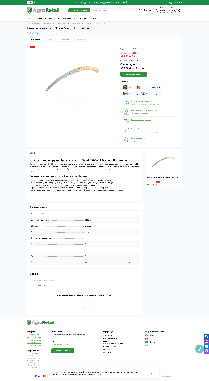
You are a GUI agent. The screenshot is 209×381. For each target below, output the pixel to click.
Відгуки (92, 18)
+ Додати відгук (40, 285)
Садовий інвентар (48, 23)
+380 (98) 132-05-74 (166, 10)
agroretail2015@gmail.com (60, 344)
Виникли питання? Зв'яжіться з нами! (145, 111)
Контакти (67, 18)
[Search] (140, 10)
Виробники (107, 352)
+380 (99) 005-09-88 (34, 345)
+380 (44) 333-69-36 (34, 343)
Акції (76, 18)
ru (35, 2)
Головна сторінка (35, 18)
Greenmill (43, 213)
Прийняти (153, 373)
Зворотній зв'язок (109, 346)
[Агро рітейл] (65, 322)
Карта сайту (107, 349)
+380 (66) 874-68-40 (166, 8)
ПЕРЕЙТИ (125, 2)
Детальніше (98, 374)
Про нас (83, 18)
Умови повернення (138, 138)
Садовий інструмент (62, 23)
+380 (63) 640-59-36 (166, 13)
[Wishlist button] (179, 151)
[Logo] (43, 10)
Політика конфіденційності (113, 344)
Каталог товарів (36, 23)
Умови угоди (107, 335)
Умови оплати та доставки (141, 120)
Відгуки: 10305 (175, 2)
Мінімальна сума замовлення (142, 101)
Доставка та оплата (53, 18)
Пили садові (74, 23)
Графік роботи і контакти (140, 129)
